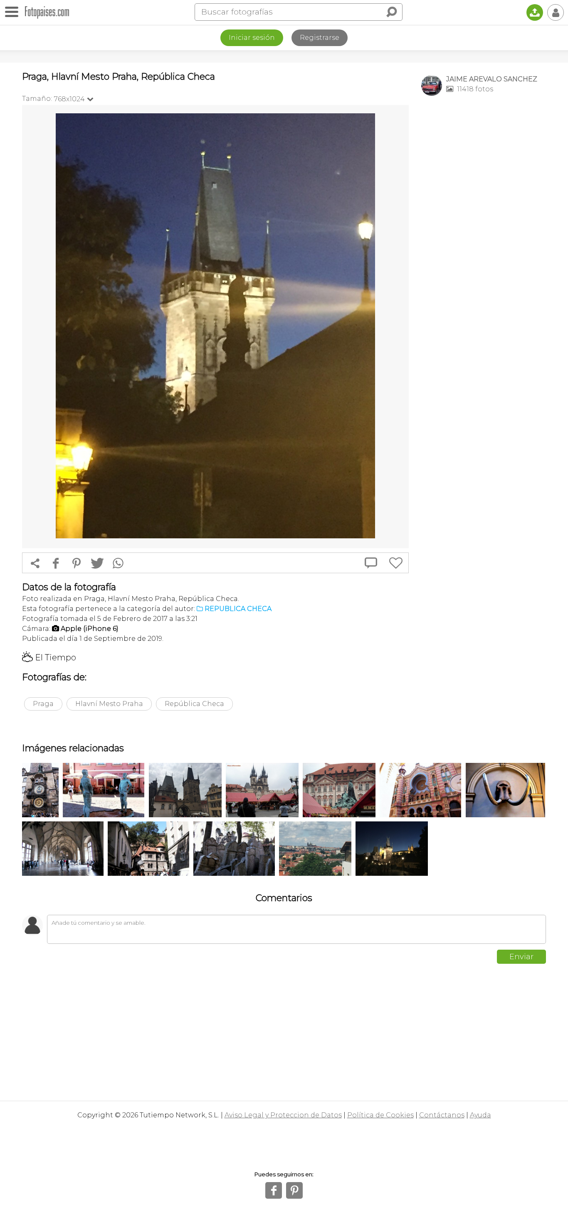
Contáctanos (441, 1115)
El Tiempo (49, 657)
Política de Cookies (380, 1115)
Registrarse (319, 38)
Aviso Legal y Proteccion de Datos (283, 1115)
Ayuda (480, 1115)
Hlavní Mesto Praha (109, 704)
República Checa (194, 704)
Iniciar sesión (252, 38)
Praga (43, 704)
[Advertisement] (483, 232)
